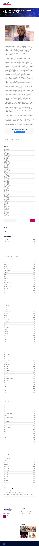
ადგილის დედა (7, 241)
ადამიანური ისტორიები (8, 239)
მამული (5, 337)
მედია (5, 339)
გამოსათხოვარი (7, 270)
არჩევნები (6, 250)
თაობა (5, 301)
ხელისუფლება (7, 470)
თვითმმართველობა (7, 311)
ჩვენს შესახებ (29, 511)
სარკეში (5, 415)
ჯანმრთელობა (6, 482)
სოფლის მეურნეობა (7, 425)
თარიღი (5, 303)
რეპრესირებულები (7, 401)
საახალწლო (6, 405)
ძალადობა (6, 464)
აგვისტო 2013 (6, 215)
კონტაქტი (6, 331)
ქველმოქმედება (7, 458)
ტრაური (5, 441)
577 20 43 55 (9, 515)
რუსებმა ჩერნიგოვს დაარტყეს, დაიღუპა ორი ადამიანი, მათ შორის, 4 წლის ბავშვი (18, 494)
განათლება (6, 272)
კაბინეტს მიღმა (7, 319)
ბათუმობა (6, 264)
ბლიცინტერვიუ (7, 268)
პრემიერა (6, 392)
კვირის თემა (6, 321)
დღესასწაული (6, 290)
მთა (5, 352)
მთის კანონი (6, 356)
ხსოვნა (5, 478)
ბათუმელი (6, 262)
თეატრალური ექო (7, 305)
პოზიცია (5, 384)
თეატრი (5, 307)
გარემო (5, 276)
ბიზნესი (5, 266)
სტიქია (5, 435)
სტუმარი (5, 437)
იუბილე (5, 317)
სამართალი (6, 411)
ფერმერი (6, 448)
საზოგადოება (6, 407)
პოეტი (5, 382)
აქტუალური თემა (7, 254)
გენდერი (5, 280)
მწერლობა (6, 368)
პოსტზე (5, 388)
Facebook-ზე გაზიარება (20, 131)
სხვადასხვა (6, 439)
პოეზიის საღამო (7, 380)
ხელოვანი (6, 472)
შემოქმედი (6, 462)
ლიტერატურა (6, 335)
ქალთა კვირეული (7, 454)
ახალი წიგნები (7, 260)
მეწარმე (5, 350)
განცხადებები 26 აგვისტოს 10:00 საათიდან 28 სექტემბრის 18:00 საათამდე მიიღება (18, 492)
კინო (5, 325)
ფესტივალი (6, 450)
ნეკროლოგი (6, 370)
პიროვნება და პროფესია (8, 378)
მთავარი (4, 14)
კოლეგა (5, 329)
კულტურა (6, 333)
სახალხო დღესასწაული (8, 417)
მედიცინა (6, 341)
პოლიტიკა (6, 386)
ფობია (5, 452)
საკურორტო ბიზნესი (8, 409)
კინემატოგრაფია (7, 323)
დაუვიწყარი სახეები (7, 282)
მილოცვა (6, 358)
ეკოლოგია (6, 292)
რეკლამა (6, 399)
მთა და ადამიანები (7, 354)
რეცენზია (6, 403)
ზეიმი (5, 299)
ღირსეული (6, 460)
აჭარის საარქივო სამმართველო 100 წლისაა (12, 256)
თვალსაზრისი (6, 309)
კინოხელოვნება (7, 327)
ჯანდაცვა (6, 480)
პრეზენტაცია (6, 390)
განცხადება (6, 274)
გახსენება (6, 278)
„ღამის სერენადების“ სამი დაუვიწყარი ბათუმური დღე (13, 490)
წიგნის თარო (6, 468)
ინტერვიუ (6, 313)
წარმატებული (6, 466)
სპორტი (5, 429)
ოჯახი (5, 374)
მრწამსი (5, 362)
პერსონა (5, 376)
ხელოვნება (6, 474)
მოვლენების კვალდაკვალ (9, 360)
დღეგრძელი (6, 288)
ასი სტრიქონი (6, 252)
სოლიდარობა (6, 421)
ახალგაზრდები (7, 258)
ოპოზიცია (6, 372)
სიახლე (5, 419)
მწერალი (6, 366)
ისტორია (6, 315)
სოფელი (5, 423)
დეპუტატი (6, 284)
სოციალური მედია (7, 427)
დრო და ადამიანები (7, 286)
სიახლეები (22, 513)
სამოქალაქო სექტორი (8, 413)
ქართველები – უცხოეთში (8, 456)
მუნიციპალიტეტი (7, 364)
